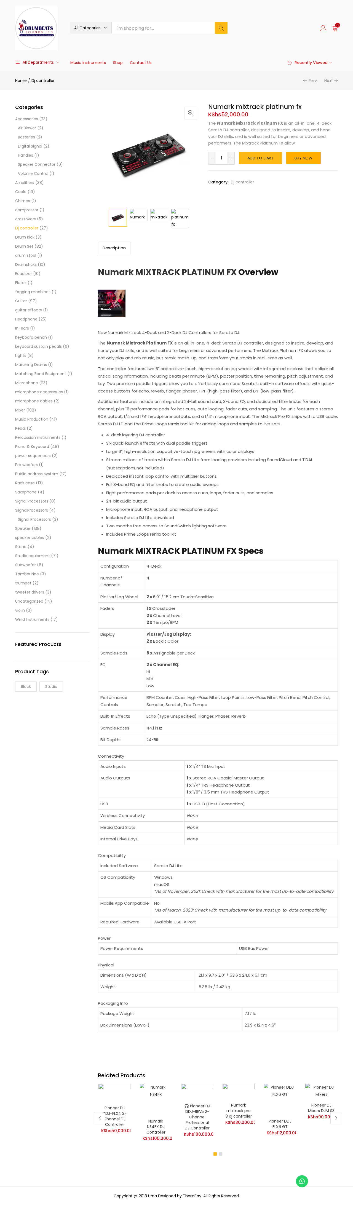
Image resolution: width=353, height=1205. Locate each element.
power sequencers (33, 455)
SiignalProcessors (31, 510)
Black (26, 686)
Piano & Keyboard (32, 446)
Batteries (26, 137)
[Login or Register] (323, 28)
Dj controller (43, 80)
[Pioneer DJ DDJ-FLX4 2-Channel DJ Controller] (114, 1093)
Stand (20, 546)
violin (20, 610)
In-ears (22, 328)
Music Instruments (88, 62)
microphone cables (34, 401)
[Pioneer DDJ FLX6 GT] (280, 1099)
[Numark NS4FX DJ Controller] (156, 1099)
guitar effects (28, 310)
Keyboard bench (31, 337)
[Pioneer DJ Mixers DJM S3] (321, 1091)
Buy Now (303, 158)
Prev (313, 80)
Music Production (31, 419)
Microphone (26, 383)
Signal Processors (31, 501)
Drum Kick (24, 237)
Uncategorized (29, 601)
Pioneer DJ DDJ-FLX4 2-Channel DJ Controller (115, 1116)
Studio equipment (32, 556)
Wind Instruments (32, 619)
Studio (51, 686)
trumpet (23, 583)
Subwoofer (25, 565)
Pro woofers (26, 464)
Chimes (22, 201)
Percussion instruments (37, 437)
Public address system (36, 474)
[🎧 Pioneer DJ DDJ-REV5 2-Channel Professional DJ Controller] (197, 1091)
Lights (20, 355)
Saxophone (26, 492)
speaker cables (29, 537)
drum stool (25, 255)
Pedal (20, 428)
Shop (118, 62)
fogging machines (32, 292)
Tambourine (27, 574)
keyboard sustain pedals (38, 346)
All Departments (38, 62)
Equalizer (23, 273)
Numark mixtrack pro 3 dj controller (239, 1110)
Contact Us (141, 62)
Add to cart (260, 158)
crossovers (25, 219)
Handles (25, 155)
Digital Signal (30, 146)
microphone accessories (39, 392)
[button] (90, 28)
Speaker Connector (36, 164)
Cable (20, 191)
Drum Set (24, 246)
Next (328, 80)
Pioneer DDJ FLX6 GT (280, 1123)
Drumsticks (26, 264)
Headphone (26, 319)
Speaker (23, 528)
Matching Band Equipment (40, 373)
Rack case (25, 483)
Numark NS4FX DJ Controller (155, 1126)
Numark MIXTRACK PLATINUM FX (167, 272)
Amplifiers (24, 182)
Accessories (26, 119)
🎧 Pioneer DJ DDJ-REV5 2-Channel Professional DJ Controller (197, 1117)
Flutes (20, 282)
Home (21, 80)
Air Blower (27, 128)
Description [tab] (114, 248)
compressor (26, 210)
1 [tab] (215, 1154)
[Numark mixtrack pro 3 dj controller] (239, 1091)
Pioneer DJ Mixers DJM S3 (321, 1107)
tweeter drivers (29, 592)
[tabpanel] (114, 1114)
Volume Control (33, 173)
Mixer (20, 410)
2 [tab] (220, 1154)
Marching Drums (31, 364)
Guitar (21, 301)
